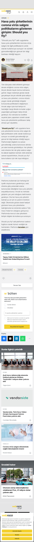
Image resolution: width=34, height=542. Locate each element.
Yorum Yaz (17, 285)
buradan (21, 227)
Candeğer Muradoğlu (10, 420)
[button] (17, 169)
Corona (20, 269)
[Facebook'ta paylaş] (4, 338)
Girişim (3, 18)
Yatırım (5, 372)
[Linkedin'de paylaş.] (17, 338)
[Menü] (32, 12)
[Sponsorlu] (17, 242)
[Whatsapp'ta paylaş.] (23, 338)
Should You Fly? (7, 269)
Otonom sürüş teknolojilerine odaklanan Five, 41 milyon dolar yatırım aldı (17, 490)
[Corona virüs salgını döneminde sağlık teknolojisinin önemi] (17, 432)
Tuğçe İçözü (7, 385)
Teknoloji (5, 443)
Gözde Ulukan (7, 452)
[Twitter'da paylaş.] (11, 338)
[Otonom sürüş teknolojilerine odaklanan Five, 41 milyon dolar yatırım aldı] (17, 476)
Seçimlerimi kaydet (17, 327)
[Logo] (6, 12)
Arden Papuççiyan (8, 496)
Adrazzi (5, 263)
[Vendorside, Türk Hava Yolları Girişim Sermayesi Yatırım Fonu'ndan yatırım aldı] (17, 398)
